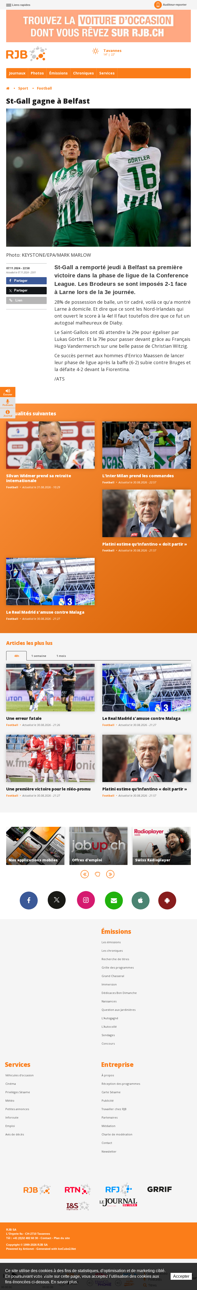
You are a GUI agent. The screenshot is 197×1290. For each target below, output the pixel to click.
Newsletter (109, 1151)
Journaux (17, 73)
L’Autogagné (110, 1018)
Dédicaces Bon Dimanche (119, 992)
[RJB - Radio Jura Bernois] (36, 1189)
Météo (9, 1100)
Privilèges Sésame (17, 1092)
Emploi (10, 1126)
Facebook (29, 900)
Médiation (108, 1126)
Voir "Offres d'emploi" (48, 846)
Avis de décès (14, 1134)
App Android (167, 900)
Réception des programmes (121, 1083)
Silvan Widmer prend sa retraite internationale (38, 478)
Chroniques (83, 73)
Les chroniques (112, 950)
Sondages (108, 1035)
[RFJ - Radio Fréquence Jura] (118, 1189)
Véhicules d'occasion (19, 1075)
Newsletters (114, 900)
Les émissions (111, 942)
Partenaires (109, 1117)
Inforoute (11, 1117)
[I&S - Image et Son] (77, 1206)
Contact (107, 1142)
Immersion (109, 984)
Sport (23, 88)
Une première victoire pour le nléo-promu (48, 789)
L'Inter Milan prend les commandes (138, 476)
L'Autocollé (109, 1026)
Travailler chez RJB (114, 1109)
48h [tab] (16, 656)
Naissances (109, 1001)
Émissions (58, 73)
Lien (18, 300)
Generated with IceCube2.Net (56, 1248)
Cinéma (10, 1083)
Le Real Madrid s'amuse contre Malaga (45, 612)
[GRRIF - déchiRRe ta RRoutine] (159, 1189)
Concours (108, 1043)
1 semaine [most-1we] (38, 656)
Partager (20, 281)
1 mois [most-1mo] (61, 656)
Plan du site (62, 1238)
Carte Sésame (111, 1092)
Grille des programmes (118, 967)
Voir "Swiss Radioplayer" (111, 846)
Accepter (181, 1276)
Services (107, 73)
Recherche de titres (115, 959)
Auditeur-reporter (174, 4)
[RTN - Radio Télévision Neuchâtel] (77, 1189)
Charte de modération (117, 1134)
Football (44, 88)
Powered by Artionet (20, 1248)
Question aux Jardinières (118, 1009)
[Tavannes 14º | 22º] (95, 46)
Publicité (108, 1100)
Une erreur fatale (24, 718)
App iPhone (141, 900)
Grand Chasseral (113, 976)
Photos (37, 73)
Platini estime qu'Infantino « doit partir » (144, 544)
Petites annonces (17, 1109)
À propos (108, 1075)
